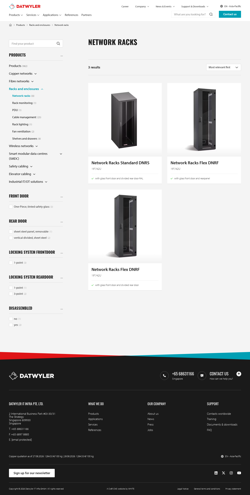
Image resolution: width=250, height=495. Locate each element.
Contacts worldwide (219, 413)
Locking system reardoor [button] (31, 278)
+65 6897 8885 (20, 434)
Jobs (150, 430)
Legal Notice (183, 488)
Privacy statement (233, 488)
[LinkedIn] (216, 473)
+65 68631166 (20, 429)
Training (211, 419)
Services (31, 15)
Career (125, 6)
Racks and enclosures (39, 25)
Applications (50, 15)
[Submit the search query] (58, 43)
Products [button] (17, 55)
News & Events (163, 6)
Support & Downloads (193, 6)
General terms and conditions (207, 488)
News (151, 419)
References (71, 15)
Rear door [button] (18, 222)
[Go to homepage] (24, 5)
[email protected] (22, 439)
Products (14, 15)
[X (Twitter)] (223, 473)
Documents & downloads (222, 424)
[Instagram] (231, 473)
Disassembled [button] (20, 309)
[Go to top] (239, 374)
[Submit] (210, 14)
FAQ (209, 430)
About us (153, 413)
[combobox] (193, 14)
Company (140, 6)
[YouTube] (239, 473)
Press (151, 424)
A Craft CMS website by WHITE (120, 488)
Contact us (230, 14)
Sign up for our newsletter (32, 473)
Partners (86, 15)
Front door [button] (19, 196)
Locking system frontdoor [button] (32, 253)
